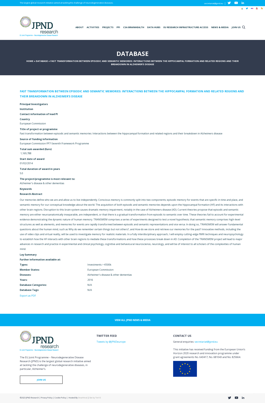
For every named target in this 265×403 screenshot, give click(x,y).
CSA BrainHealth (133, 27)
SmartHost (82, 397)
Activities (93, 27)
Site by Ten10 (95, 397)
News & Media (220, 27)
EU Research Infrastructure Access (185, 27)
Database (42, 61)
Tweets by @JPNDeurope (111, 341)
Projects (107, 27)
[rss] (261, 10)
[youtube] (257, 10)
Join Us (236, 27)
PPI (118, 27)
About (79, 27)
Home (29, 61)
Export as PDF (28, 295)
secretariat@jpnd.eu (213, 3)
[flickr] (252, 10)
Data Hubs (153, 27)
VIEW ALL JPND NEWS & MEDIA (132, 320)
